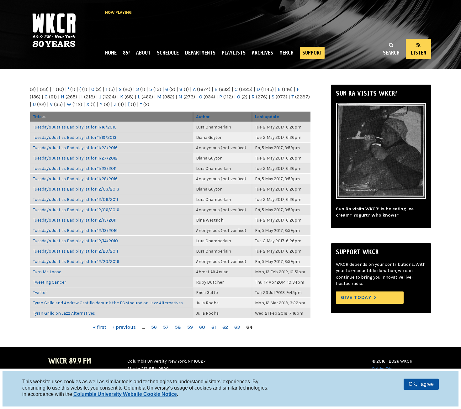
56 (154, 327)
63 (237, 327)
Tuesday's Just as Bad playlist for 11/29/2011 (74, 168)
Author (203, 116)
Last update (267, 116)
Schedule (168, 52)
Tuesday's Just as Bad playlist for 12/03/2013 (76, 188)
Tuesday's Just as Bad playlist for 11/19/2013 (74, 137)
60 (202, 327)
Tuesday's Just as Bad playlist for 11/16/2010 (75, 126)
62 (225, 327)
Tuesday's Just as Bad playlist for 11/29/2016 (75, 178)
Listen (418, 52)
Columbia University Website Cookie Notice (125, 394)
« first (99, 327)
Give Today (356, 297)
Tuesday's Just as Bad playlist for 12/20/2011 (75, 251)
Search (391, 52)
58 (178, 327)
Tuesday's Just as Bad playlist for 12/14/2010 (75, 240)
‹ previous (124, 327)
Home (111, 52)
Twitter (40, 292)
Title (37, 116)
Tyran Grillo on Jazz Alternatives (64, 313)
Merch (286, 52)
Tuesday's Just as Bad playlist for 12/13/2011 (74, 220)
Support (312, 52)
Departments (200, 52)
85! (126, 52)
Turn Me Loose (47, 271)
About (143, 52)
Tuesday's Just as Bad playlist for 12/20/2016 (76, 261)
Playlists (234, 52)
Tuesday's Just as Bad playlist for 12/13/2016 (75, 230)
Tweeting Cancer (49, 282)
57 (166, 327)
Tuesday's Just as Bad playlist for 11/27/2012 (75, 157)
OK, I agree (421, 384)
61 (213, 327)
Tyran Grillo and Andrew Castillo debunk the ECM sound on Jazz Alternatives (108, 302)
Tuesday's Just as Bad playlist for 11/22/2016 (75, 147)
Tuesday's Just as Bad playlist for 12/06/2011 (75, 199)
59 (190, 327)
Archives (262, 52)
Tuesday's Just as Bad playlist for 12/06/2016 (76, 209)
